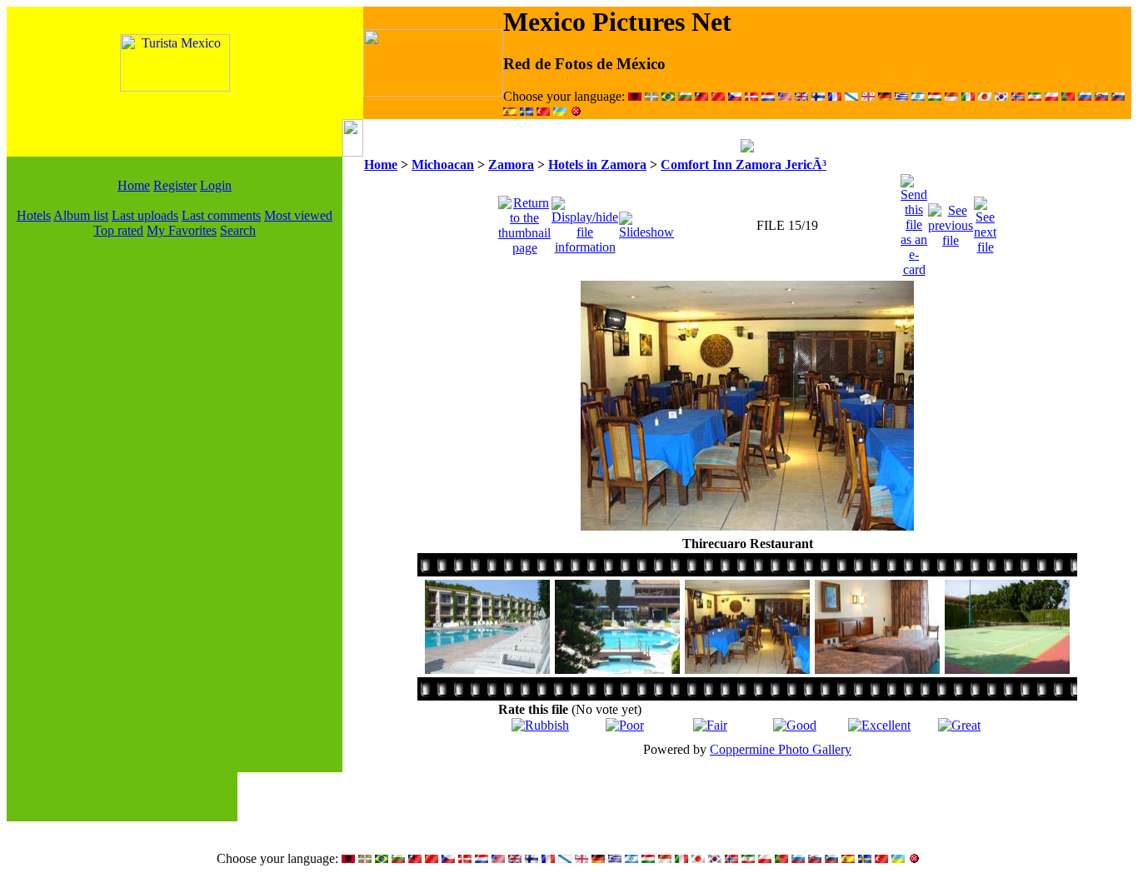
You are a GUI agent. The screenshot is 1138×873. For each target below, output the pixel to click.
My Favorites (182, 230)
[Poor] (625, 725)
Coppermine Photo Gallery (780, 749)
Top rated (118, 230)
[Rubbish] (540, 725)
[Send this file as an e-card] (914, 221)
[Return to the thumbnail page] (524, 221)
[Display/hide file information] (585, 221)
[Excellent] (879, 725)
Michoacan (443, 164)
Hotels (34, 215)
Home (133, 185)
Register (175, 185)
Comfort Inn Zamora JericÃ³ (743, 164)
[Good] (794, 725)
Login (216, 185)
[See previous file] (950, 221)
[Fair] (710, 725)
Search (238, 230)
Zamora (511, 164)
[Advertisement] (175, 488)
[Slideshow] (646, 221)
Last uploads (145, 215)
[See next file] (985, 221)
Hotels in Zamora (597, 164)
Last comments (221, 215)
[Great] (959, 725)
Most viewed (298, 215)
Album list (80, 215)
